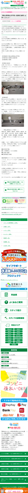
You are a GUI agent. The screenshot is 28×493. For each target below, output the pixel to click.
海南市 (18, 329)
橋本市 (9, 331)
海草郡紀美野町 (18, 338)
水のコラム (4, 445)
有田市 (18, 331)
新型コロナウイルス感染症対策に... (10, 367)
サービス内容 (4, 434)
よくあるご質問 (16, 443)
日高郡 (9, 342)
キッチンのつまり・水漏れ (8, 436)
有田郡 (18, 340)
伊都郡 (9, 340)
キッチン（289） (7, 234)
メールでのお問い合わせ (17, 5)
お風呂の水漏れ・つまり (7, 438)
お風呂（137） (7, 226)
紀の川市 (18, 335)
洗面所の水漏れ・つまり (7, 440)
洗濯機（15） (6, 242)
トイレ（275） (7, 230)
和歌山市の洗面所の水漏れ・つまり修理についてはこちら (15, 182)
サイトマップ (13, 447)
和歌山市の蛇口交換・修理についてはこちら (15, 190)
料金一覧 (17, 441)
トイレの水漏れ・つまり (16, 434)
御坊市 (9, 333)
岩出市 (9, 338)
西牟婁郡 (18, 342)
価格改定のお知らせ (6, 359)
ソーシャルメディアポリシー (8, 449)
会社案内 (20, 445)
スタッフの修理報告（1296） (10, 222)
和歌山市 (9, 329)
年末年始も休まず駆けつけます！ (9, 363)
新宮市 (9, 335)
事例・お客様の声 (5, 443)
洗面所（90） (6, 238)
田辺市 (18, 333)
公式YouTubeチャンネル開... (8, 354)
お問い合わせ (4, 447)
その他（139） (7, 245)
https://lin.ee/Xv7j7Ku (7, 209)
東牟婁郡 (14, 344)
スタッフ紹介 (12, 445)
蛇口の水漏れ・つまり (7, 441)
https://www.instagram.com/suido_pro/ (11, 214)
